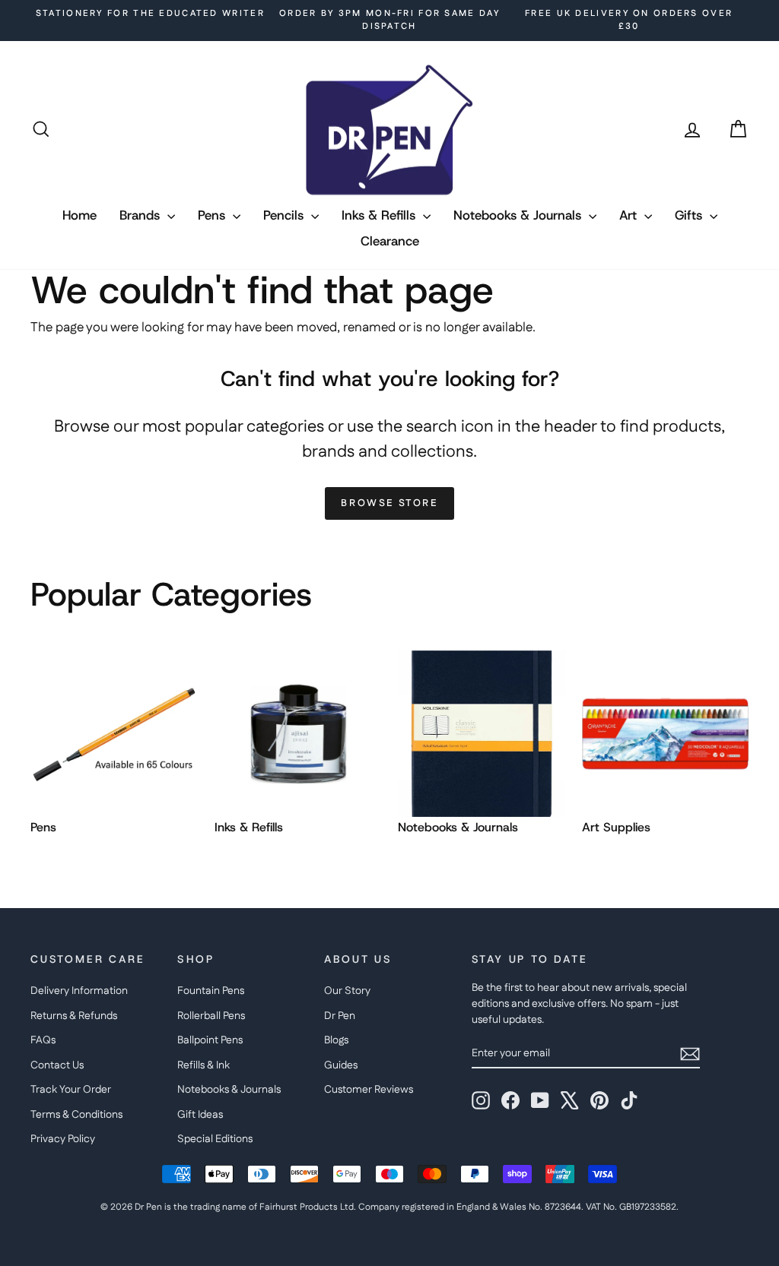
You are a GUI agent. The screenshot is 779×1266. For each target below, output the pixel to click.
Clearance (390, 241)
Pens (213, 215)
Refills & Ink (203, 1065)
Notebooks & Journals (519, 215)
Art (630, 215)
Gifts (690, 215)
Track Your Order (70, 1089)
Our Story (347, 991)
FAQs (43, 1040)
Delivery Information (79, 991)
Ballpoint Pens (210, 1040)
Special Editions (215, 1139)
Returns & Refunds (73, 1016)
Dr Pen (339, 1016)
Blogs (336, 1040)
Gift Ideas (200, 1114)
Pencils (285, 215)
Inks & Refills (380, 215)
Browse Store (389, 503)
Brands (141, 215)
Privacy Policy (62, 1139)
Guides (341, 1065)
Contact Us (57, 1065)
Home (79, 215)
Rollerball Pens (211, 1016)
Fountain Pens (210, 991)
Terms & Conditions (76, 1114)
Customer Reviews (368, 1089)
